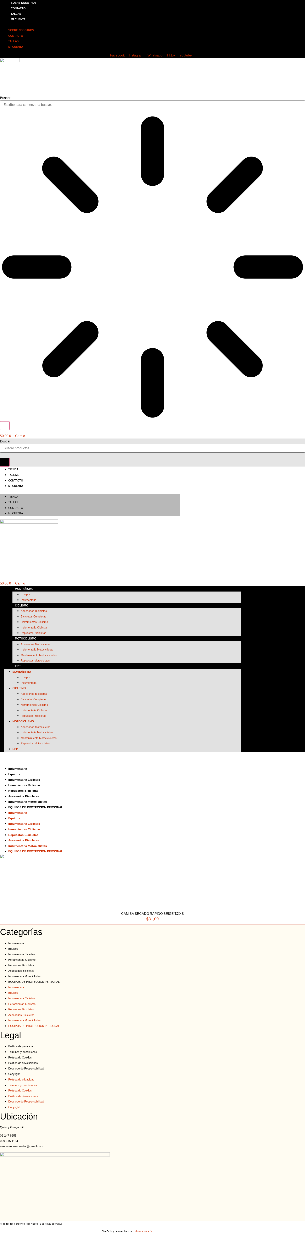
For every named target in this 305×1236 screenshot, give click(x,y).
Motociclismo (25, 638)
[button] (120, 24)
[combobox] (152, 104)
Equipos (25, 594)
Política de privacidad (21, 1046)
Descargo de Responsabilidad (26, 1068)
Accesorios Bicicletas (34, 610)
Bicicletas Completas (33, 616)
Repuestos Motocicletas (35, 660)
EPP (18, 666)
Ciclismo (21, 605)
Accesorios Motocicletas (35, 644)
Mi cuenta (18, 19)
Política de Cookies (20, 1057)
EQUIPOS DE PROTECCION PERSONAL (35, 807)
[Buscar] (5, 425)
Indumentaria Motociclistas (37, 649)
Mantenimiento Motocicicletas (39, 655)
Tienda (13, 469)
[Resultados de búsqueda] (152, 267)
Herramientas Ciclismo (34, 622)
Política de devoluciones (23, 1063)
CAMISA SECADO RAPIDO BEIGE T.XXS (152, 913)
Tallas (16, 13)
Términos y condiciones (22, 1051)
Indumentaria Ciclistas (34, 627)
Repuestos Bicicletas (33, 633)
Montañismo (24, 588)
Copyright (14, 1074)
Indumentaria (28, 599)
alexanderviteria (143, 1231)
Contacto (18, 8)
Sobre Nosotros (24, 2)
